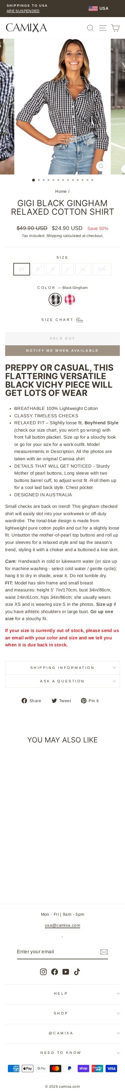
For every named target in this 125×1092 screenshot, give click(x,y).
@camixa (61, 1033)
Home (61, 191)
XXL (102, 269)
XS (22, 269)
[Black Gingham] (55, 302)
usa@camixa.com (62, 925)
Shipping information (62, 668)
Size (62, 257)
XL (83, 269)
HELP (61, 993)
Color (62, 287)
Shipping (54, 236)
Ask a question (62, 681)
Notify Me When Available (62, 350)
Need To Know (60, 1052)
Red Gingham (70, 299)
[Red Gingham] (69, 302)
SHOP (61, 1013)
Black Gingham (55, 299)
